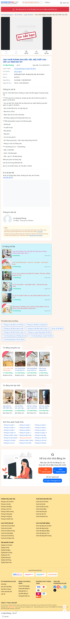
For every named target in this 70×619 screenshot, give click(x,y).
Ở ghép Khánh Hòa (6, 562)
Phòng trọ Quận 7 (9, 430)
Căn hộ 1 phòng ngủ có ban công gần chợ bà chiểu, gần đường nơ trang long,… (32, 407)
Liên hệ (3, 594)
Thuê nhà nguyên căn (44, 499)
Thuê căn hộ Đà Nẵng (7, 533)
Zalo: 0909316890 (60, 470)
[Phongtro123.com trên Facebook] (55, 588)
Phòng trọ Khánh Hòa (7, 519)
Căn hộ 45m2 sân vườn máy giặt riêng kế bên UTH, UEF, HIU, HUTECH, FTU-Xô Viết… (20, 407)
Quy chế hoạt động (6, 586)
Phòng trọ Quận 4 (9, 427)
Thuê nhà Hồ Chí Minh (42, 501)
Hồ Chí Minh (18, 71)
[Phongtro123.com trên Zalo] (61, 588)
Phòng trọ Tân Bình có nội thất (13, 325)
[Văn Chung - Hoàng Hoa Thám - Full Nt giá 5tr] (44, 359)
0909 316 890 (11, 607)
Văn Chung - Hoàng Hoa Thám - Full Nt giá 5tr (43, 369)
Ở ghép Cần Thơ (5, 555)
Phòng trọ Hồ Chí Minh (7, 501)
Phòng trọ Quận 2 (25, 425)
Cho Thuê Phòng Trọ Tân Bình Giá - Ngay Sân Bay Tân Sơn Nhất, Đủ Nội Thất (20, 369)
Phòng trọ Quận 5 (25, 427)
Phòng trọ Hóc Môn (25, 443)
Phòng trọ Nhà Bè (40, 443)
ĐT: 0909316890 (46, 470)
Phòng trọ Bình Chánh (26, 440)
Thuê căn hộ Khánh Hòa (7, 538)
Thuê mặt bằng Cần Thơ (42, 533)
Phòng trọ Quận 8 (25, 430)
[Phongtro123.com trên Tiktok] (55, 591)
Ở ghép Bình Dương (6, 552)
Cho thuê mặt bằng (43, 523)
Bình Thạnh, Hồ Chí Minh (7, 413)
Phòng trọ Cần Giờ (40, 440)
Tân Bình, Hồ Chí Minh (7, 375)
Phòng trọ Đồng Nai (6, 514)
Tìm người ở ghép (7, 542)
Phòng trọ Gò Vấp (40, 435)
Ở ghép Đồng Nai (6, 557)
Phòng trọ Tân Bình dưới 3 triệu (37, 328)
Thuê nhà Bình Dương (42, 506)
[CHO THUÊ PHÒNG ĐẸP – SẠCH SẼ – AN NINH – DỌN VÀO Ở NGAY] (8, 359)
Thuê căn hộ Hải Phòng (7, 536)
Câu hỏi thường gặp (24, 586)
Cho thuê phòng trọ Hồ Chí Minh (14, 339)
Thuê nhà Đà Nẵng (41, 509)
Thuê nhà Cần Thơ (41, 514)
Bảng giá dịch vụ (23, 591)
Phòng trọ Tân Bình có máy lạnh (37, 325)
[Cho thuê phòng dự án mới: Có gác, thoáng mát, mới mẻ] (32, 359)
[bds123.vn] (17, 575)
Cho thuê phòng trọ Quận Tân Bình (25, 68)
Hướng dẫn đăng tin (24, 588)
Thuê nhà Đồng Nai (41, 511)
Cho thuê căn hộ (7, 523)
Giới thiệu (3, 584)
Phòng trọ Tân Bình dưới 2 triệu (13, 332)
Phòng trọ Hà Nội (6, 504)
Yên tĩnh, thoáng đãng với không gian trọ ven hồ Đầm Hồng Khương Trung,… (44, 407)
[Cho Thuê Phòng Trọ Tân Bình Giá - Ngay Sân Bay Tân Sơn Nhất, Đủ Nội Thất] (20, 359)
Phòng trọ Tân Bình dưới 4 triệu (13, 328)
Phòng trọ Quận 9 (40, 430)
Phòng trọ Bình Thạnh (11, 435)
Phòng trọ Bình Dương (7, 511)
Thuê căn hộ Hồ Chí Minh (8, 526)
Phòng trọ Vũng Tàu (6, 516)
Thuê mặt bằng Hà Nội (42, 528)
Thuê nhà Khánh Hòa (42, 516)
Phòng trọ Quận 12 (41, 433)
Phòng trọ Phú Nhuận (10, 438)
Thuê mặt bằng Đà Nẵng (42, 531)
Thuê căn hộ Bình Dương (8, 531)
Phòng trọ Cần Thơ (6, 509)
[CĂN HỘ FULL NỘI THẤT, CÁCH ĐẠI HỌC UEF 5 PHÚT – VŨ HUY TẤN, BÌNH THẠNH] (8, 397)
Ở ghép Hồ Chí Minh (6, 545)
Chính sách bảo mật (6, 591)
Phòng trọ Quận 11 (25, 433)
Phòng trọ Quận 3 (40, 425)
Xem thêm (40, 231)
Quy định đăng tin (23, 593)
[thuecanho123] (41, 575)
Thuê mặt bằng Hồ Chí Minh (43, 526)
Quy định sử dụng (6, 589)
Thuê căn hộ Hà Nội (6, 528)
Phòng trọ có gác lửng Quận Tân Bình (39, 332)
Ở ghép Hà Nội (5, 547)
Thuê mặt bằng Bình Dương (43, 536)
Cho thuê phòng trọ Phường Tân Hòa (15, 336)
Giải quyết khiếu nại (24, 596)
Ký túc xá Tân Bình (57, 328)
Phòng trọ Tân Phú (40, 438)
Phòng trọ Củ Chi (9, 443)
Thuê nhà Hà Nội (40, 504)
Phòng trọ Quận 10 (10, 433)
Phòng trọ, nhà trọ (8, 499)
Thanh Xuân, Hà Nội (43, 413)
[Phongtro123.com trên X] (65, 588)
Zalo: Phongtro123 (53, 480)
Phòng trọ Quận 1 (9, 425)
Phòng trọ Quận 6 (40, 427)
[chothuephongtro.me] (52, 575)
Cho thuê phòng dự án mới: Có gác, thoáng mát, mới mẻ (32, 369)
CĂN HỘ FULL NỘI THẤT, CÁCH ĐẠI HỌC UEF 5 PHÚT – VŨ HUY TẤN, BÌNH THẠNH (8, 407)
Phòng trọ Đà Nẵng (6, 506)
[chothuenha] (29, 575)
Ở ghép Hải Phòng (6, 560)
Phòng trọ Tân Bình (25, 438)
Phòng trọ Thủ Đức (9, 440)
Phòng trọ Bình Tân (25, 435)
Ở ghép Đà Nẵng (5, 550)
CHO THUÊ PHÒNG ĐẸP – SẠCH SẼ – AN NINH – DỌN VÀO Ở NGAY (8, 369)
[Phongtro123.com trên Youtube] (58, 588)
